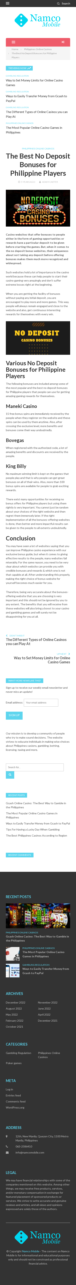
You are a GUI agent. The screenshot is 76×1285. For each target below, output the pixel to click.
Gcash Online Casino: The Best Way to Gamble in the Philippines (37, 938)
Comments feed (16, 1101)
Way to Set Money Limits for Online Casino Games (42, 660)
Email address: (15, 702)
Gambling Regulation (17, 76)
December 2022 (15, 1002)
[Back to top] (65, 1274)
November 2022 (47, 1002)
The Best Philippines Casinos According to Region (36, 835)
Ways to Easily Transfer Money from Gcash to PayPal (38, 823)
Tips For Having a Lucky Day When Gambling (33, 829)
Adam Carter (50, 181)
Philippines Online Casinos (19, 123)
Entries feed (13, 1095)
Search (66, 3)
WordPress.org (15, 1107)
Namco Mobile (30, 1251)
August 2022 (14, 1008)
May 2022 (12, 1014)
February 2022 (14, 1020)
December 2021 (47, 1020)
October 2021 (14, 1026)
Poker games (14, 1063)
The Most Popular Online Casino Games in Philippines (43, 954)
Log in (9, 1089)
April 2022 (44, 1014)
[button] (7, 3)
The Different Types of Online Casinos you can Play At (36, 642)
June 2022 (44, 1008)
